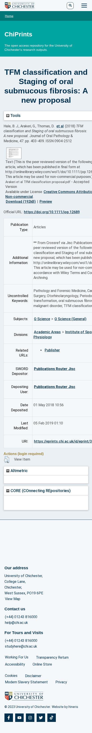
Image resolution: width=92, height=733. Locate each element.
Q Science (42, 319)
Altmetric (18, 470)
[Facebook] (8, 717)
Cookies (11, 676)
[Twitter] (41, 717)
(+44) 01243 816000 (21, 617)
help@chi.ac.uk (16, 623)
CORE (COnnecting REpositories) (40, 490)
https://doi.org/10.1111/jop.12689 (52, 212)
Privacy (61, 682)
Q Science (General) (70, 319)
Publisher (52, 350)
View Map (12, 599)
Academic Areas (47, 332)
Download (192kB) (21, 201)
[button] (6, 459)
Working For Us (16, 657)
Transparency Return (52, 657)
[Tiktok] (51, 717)
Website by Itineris (65, 707)
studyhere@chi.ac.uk (21, 646)
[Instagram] (30, 717)
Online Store (42, 664)
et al (60, 126)
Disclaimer (33, 676)
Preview (46, 201)
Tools (15, 115)
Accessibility (15, 664)
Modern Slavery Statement (26, 682)
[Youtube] (19, 717)
